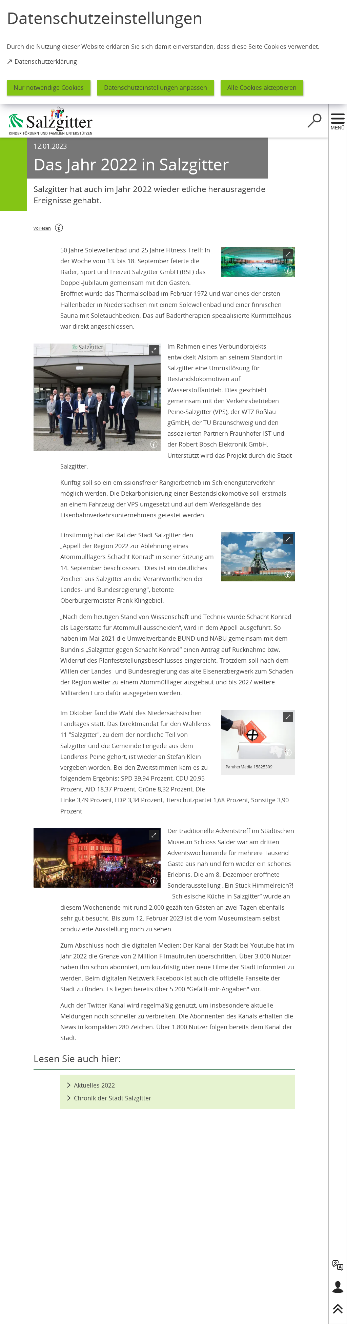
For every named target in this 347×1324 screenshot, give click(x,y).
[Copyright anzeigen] (287, 269)
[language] (338, 1265)
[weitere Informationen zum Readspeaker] (59, 227)
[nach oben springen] (338, 1309)
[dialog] (173, 52)
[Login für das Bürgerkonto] (338, 1287)
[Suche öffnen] (314, 120)
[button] (258, 262)
